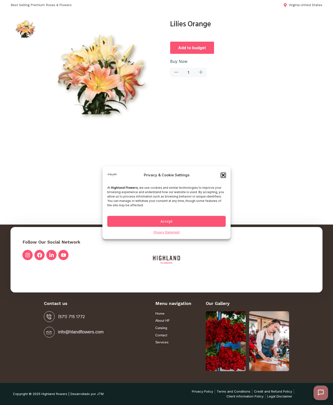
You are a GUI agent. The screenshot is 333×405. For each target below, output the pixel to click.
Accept (166, 221)
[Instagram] (27, 255)
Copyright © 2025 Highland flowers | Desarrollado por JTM (58, 394)
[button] (223, 175)
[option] (25, 29)
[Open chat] (320, 393)
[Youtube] (63, 255)
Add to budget (192, 47)
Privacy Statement (167, 232)
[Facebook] (39, 255)
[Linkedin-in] (51, 255)
